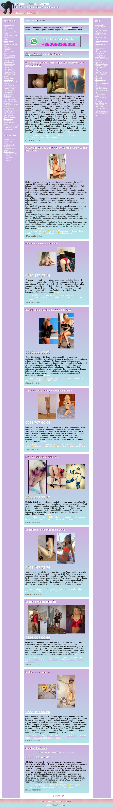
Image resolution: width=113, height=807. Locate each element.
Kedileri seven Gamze (37, 672)
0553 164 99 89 (37, 712)
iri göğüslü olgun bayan (37, 517)
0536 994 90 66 (37, 638)
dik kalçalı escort (53, 736)
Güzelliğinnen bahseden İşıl (40, 601)
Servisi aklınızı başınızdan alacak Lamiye (48, 310)
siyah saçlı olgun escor (36, 589)
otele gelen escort (68, 660)
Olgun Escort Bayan (32, 4)
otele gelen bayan (67, 233)
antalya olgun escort (35, 137)
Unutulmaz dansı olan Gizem (41, 243)
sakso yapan (52, 137)
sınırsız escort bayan (36, 378)
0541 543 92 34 (37, 567)
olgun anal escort (70, 736)
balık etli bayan (55, 517)
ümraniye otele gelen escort (38, 135)
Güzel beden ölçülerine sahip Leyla (45, 529)
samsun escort (31, 20)
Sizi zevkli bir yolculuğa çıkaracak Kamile (48, 390)
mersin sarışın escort (42, 519)
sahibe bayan (58, 135)
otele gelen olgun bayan (43, 738)
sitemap (69, 801)
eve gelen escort (55, 589)
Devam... (71, 132)
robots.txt (59, 801)
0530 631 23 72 (37, 497)
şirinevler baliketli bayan (37, 231)
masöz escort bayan (78, 446)
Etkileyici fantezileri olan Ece (41, 457)
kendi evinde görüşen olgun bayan (41, 295)
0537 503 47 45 (37, 757)
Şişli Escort (67, 28)
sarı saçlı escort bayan (66, 295)
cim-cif (58, 738)
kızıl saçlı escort (73, 135)
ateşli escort (32, 299)
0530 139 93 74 (37, 275)
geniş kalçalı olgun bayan (44, 446)
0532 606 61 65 (37, 352)
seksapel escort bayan (57, 785)
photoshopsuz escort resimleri (39, 297)
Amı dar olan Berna (36, 748)
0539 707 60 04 (37, 422)
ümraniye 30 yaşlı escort (59, 231)
